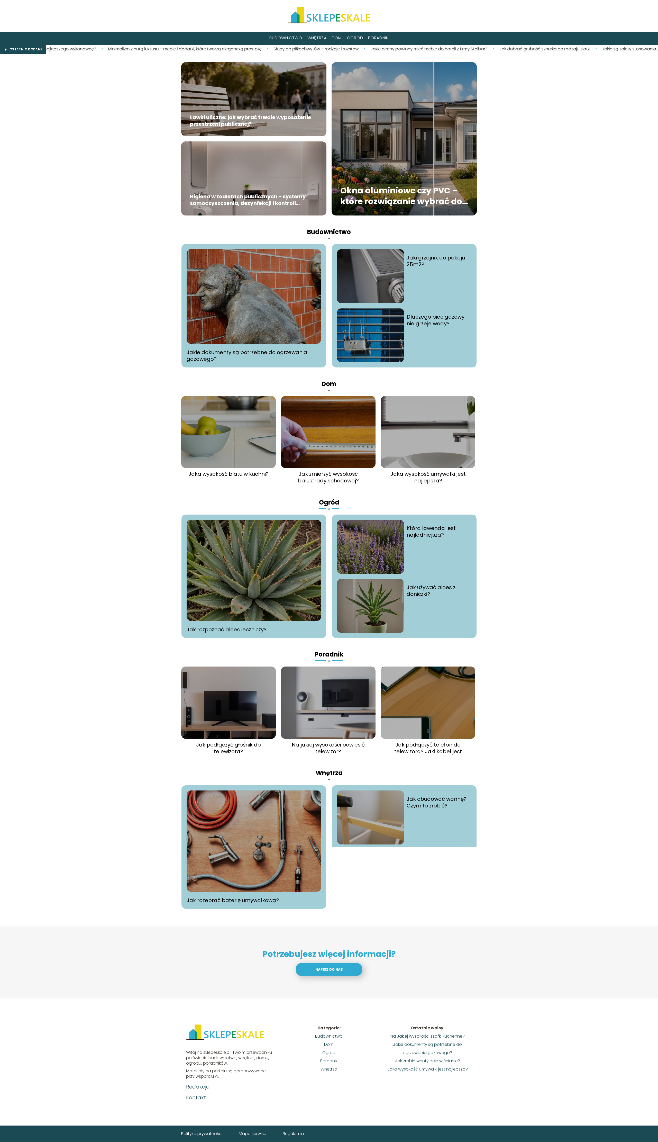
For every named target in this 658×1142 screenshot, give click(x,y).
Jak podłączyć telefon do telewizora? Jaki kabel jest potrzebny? (428, 748)
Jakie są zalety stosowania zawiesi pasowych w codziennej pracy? (566, 49)
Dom (337, 38)
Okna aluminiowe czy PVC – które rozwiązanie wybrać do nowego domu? (401, 196)
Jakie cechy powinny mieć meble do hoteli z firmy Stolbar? (325, 49)
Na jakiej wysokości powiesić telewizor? (328, 748)
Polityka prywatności (201, 1134)
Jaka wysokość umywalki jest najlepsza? (428, 477)
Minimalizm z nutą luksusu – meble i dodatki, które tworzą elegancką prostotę (81, 49)
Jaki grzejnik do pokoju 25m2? (436, 261)
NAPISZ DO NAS (329, 969)
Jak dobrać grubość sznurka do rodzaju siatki (441, 49)
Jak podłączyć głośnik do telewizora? (228, 748)
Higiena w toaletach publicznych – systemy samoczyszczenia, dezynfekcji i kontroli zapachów (248, 200)
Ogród (355, 38)
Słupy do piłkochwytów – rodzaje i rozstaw (212, 49)
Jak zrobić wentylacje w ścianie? (427, 1061)
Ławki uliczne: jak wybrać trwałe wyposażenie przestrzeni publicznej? (250, 121)
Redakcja (198, 1086)
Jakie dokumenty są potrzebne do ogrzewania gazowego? (247, 355)
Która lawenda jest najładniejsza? (431, 531)
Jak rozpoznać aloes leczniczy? (227, 629)
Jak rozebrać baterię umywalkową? (233, 900)
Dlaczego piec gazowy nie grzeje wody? (435, 320)
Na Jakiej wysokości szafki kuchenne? (427, 1036)
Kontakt (196, 1097)
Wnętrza (317, 38)
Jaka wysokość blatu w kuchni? (228, 474)
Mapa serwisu (252, 1134)
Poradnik (378, 38)
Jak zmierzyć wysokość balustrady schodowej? (328, 477)
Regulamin (293, 1134)
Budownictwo (285, 38)
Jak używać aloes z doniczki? (431, 590)
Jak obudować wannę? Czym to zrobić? (437, 802)
